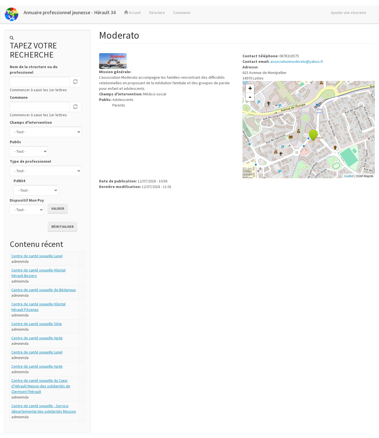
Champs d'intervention (31, 122)
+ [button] (250, 88)
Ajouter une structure (348, 12)
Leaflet (348, 176)
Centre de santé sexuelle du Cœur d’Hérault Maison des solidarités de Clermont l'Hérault (40, 386)
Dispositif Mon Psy (27, 200)
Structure (157, 12)
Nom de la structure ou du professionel (33, 69)
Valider (57, 208)
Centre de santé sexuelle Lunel (36, 255)
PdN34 (19, 180)
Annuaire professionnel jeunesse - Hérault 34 (70, 12)
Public (15, 141)
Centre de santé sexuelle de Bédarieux (43, 289)
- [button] (250, 97)
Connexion (181, 12)
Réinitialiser (62, 226)
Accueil (134, 12)
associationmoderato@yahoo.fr (296, 61)
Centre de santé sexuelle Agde (37, 337)
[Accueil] (14, 14)
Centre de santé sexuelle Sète (36, 323)
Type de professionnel (30, 161)
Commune (19, 97)
